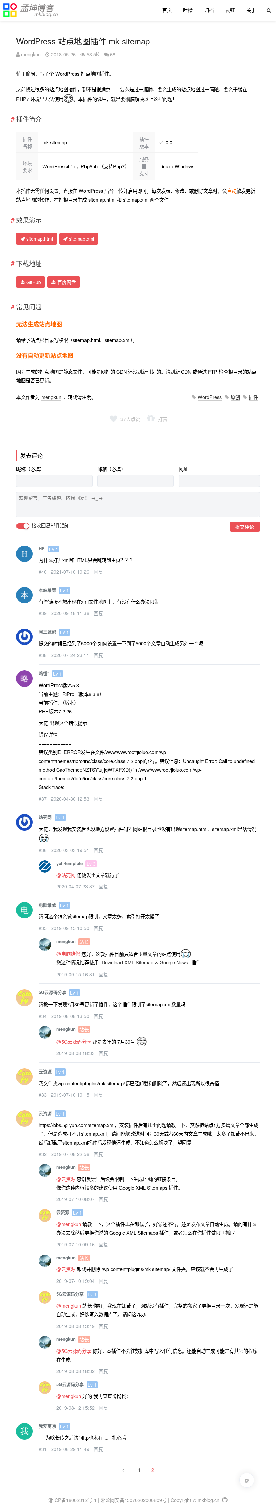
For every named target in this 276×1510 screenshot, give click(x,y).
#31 (43, 1449)
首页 (167, 9)
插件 (253, 396)
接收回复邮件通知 (49, 525)
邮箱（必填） (111, 469)
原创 (235, 396)
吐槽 (188, 9)
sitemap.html (39, 238)
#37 (43, 798)
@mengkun (68, 1223)
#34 (43, 1016)
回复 (98, 571)
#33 (43, 1094)
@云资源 (65, 1178)
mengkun (30, 54)
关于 (251, 9)
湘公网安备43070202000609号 (134, 1499)
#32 (43, 1154)
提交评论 (244, 526)
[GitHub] (224, 1499)
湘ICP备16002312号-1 (72, 1499)
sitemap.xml (81, 238)
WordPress (210, 396)
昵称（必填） (30, 469)
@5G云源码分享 (73, 1041)
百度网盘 (66, 282)
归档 (209, 9)
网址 (183, 469)
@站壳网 (65, 874)
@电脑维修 (68, 953)
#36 (43, 850)
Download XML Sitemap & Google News (145, 962)
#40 (43, 571)
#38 (43, 655)
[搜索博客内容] (269, 10)
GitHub (33, 282)
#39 (43, 613)
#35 (43, 928)
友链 (230, 9)
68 (112, 54)
